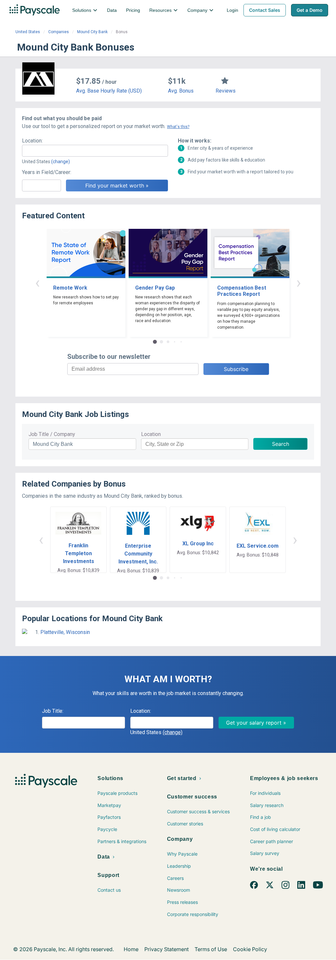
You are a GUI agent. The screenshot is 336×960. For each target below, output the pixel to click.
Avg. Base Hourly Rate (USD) (109, 91)
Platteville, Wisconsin (65, 632)
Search (280, 444)
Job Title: (52, 711)
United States (27, 32)
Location (151, 434)
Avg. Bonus (181, 91)
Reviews (226, 91)
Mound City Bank (92, 32)
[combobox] (95, 151)
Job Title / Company (52, 434)
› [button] (298, 282)
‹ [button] (37, 282)
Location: (32, 141)
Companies (58, 32)
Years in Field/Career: (46, 172)
